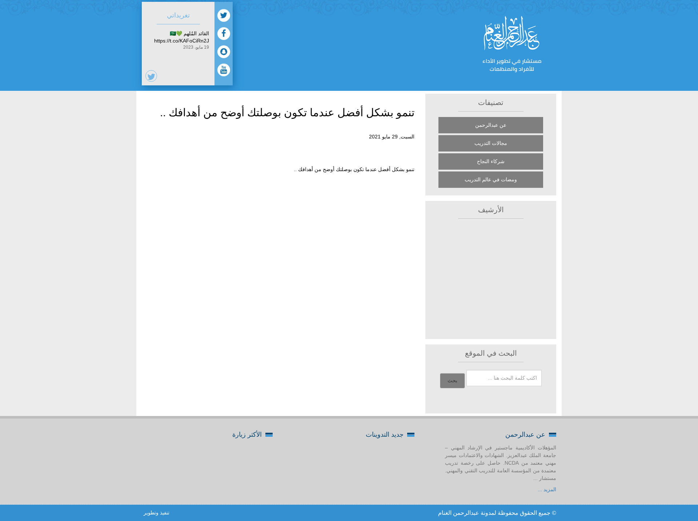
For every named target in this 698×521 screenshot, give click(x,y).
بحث (452, 380)
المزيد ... (547, 489)
